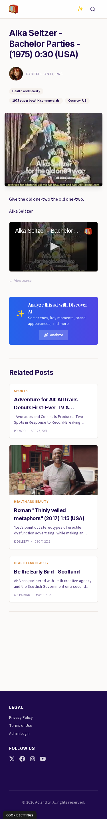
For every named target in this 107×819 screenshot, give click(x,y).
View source (22, 281)
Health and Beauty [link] (31, 502)
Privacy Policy (21, 718)
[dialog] (20, 815)
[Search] (93, 9)
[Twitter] (12, 759)
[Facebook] (22, 759)
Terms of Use (20, 726)
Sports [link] (21, 391)
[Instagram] (32, 759)
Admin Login (19, 734)
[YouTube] (43, 759)
